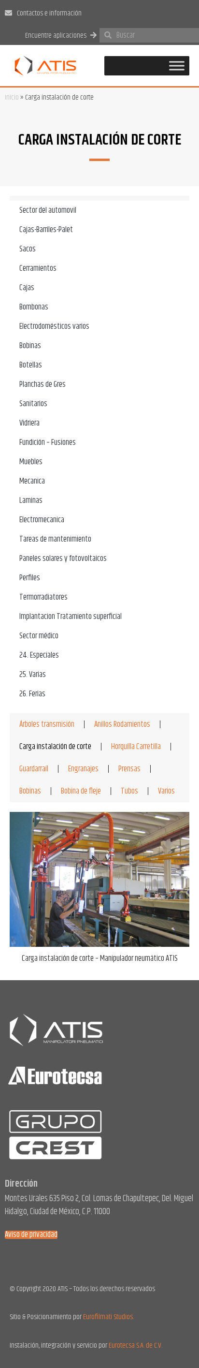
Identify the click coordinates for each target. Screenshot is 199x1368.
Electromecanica (41, 520)
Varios (166, 791)
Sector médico (38, 636)
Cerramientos (38, 268)
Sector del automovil (47, 210)
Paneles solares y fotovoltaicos (63, 558)
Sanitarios (33, 403)
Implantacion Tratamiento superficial (70, 616)
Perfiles (29, 578)
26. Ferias (32, 694)
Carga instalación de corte (55, 746)
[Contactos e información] (8, 12)
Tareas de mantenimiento (55, 539)
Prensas (129, 769)
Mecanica (32, 481)
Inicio (12, 97)
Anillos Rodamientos (122, 724)
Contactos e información (49, 13)
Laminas (31, 500)
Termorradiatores (43, 597)
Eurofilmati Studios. (108, 1317)
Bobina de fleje (81, 791)
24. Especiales (39, 655)
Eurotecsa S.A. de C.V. (135, 1345)
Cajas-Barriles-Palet (46, 229)
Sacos (27, 249)
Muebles (31, 462)
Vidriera (29, 423)
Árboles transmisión (46, 724)
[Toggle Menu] (177, 65)
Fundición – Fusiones (47, 442)
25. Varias (32, 674)
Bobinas (30, 345)
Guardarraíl (33, 769)
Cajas (26, 287)
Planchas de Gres (42, 384)
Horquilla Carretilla (136, 746)
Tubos (129, 791)
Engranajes (83, 769)
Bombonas (33, 307)
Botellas (30, 365)
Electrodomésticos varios (54, 326)
